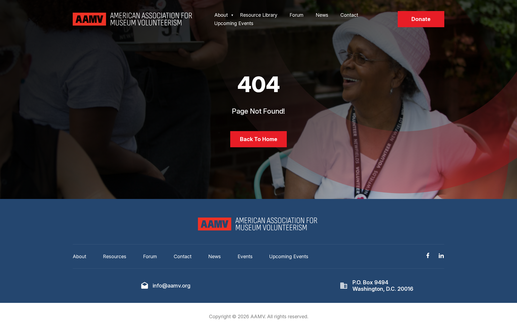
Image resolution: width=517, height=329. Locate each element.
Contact (349, 15)
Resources (114, 256)
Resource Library (258, 15)
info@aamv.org (171, 285)
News (322, 15)
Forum (296, 15)
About (221, 15)
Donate (421, 19)
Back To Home (258, 139)
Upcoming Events (233, 23)
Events (245, 256)
